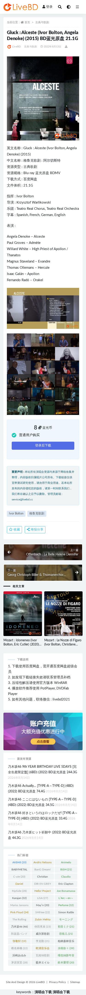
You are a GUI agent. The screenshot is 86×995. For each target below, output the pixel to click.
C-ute (19, 876)
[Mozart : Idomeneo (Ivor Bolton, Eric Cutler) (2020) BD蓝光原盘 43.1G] (22, 613)
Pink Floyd (19, 912)
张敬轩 (19, 941)
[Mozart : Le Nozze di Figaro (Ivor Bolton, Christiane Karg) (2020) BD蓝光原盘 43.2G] (63, 613)
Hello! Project (42, 892)
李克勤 (42, 941)
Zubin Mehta (42, 920)
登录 (49, 7)
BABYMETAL (19, 870)
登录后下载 (43, 445)
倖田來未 (42, 926)
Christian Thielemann (43, 877)
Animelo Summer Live (66, 863)
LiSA (42, 898)
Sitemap (75, 982)
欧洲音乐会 (43, 949)
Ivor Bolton (56, 148)
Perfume (66, 905)
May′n (42, 905)
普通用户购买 (29, 435)
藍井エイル (43, 963)
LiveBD (16, 46)
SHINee (42, 912)
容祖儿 (66, 933)
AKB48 (19, 862)
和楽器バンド (19, 934)
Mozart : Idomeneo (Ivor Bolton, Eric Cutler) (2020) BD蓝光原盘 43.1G (21, 644)
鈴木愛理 (66, 962)
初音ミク (66, 926)
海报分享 (36, 529)
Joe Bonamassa (66, 892)
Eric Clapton (65, 884)
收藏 (16, 529)
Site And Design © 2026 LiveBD (25, 982)
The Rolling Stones (19, 920)
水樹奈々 (66, 948)
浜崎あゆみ (19, 956)
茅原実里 (19, 962)
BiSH (66, 869)
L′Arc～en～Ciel (65, 899)
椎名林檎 (19, 948)
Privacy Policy (57, 982)
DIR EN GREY (42, 884)
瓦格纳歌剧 (43, 956)
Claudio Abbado (65, 877)
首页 (27, 22)
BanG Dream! (42, 870)
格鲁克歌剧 (32, 160)
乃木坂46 (19, 926)
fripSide (19, 891)
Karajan (19, 898)
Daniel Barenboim (19, 884)
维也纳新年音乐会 (66, 956)
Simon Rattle (66, 913)
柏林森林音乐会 (66, 942)
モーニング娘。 (66, 920)
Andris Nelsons (42, 863)
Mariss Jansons (19, 906)
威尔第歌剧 (43, 934)
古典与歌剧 (42, 22)
